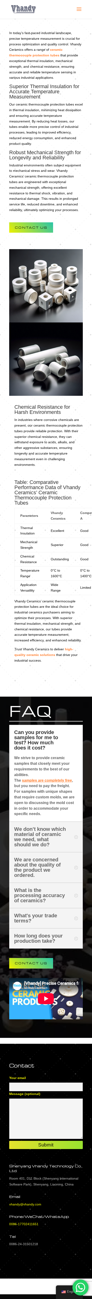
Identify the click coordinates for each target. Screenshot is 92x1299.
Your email (17, 1078)
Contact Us (31, 227)
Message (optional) (24, 1094)
